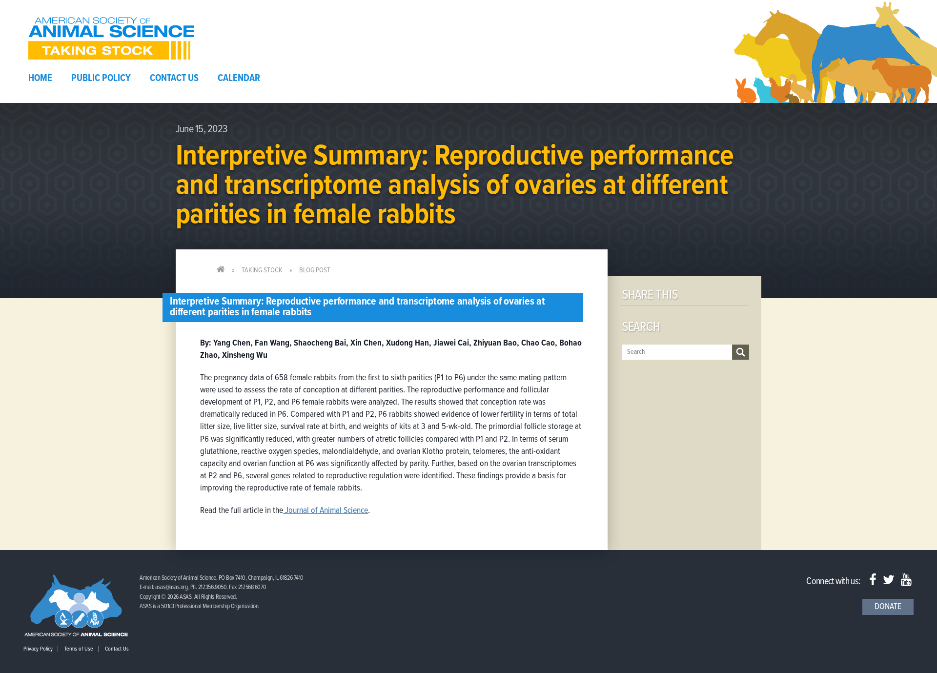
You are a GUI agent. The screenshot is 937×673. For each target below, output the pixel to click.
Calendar (239, 78)
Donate (888, 606)
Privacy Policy (38, 649)
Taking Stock (262, 270)
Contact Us (174, 78)
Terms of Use (78, 649)
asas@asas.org (171, 587)
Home (40, 78)
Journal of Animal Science (325, 510)
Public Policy (101, 78)
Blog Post (314, 270)
